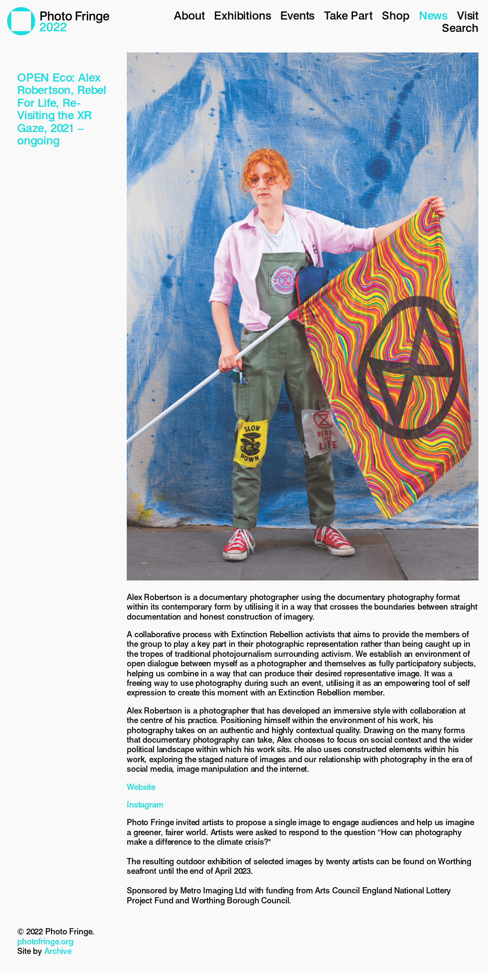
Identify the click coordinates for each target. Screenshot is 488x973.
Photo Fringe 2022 (58, 21)
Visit (467, 15)
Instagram (145, 804)
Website (141, 787)
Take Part (348, 15)
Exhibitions (242, 15)
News (433, 15)
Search (460, 28)
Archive (57, 951)
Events (297, 15)
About (189, 15)
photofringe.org (45, 941)
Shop (395, 15)
